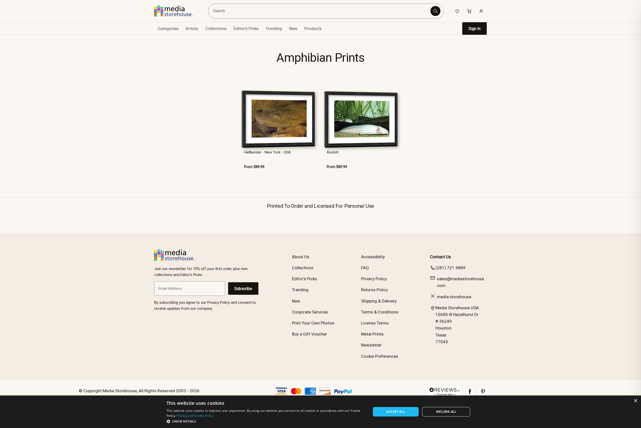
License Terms (375, 323)
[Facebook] (470, 394)
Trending (274, 28)
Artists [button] (192, 28)
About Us (300, 256)
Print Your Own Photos (313, 323)
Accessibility (373, 256)
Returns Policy (374, 289)
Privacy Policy (374, 278)
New (293, 28)
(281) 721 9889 (450, 267)
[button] (266, 421)
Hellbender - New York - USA (267, 152)
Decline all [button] (446, 412)
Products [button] (313, 28)
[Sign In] (481, 11)
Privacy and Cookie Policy (195, 416)
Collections (216, 28)
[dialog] (320, 412)
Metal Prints (372, 334)
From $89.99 (254, 167)
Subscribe (243, 288)
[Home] (177, 11)
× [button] (635, 401)
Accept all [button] (395, 412)
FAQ (365, 267)
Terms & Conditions (379, 312)
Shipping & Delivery (379, 301)
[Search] (435, 11)
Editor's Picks (246, 28)
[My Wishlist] (457, 11)
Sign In (474, 28)
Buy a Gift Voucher (309, 334)
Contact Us (440, 256)
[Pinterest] (483, 394)
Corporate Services (310, 312)
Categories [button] (168, 28)
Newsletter (371, 345)
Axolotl (332, 152)
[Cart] (469, 11)
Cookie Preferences (379, 356)
